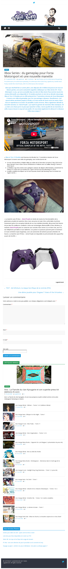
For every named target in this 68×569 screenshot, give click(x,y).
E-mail (5, 340)
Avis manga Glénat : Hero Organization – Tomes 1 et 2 (31, 433)
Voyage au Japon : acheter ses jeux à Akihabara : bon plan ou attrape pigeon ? (25, 546)
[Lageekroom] (34, 8)
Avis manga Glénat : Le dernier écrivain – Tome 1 (29, 507)
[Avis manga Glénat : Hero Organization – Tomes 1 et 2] (9, 432)
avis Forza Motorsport (49, 79)
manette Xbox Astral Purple (15, 84)
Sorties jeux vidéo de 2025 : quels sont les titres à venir (18, 532)
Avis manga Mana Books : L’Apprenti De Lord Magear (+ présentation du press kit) (39, 442)
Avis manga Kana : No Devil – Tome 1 (26, 479)
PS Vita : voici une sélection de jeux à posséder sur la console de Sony (23, 542)
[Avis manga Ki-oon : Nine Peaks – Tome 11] (9, 423)
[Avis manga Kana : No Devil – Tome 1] (9, 478)
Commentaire (7, 304)
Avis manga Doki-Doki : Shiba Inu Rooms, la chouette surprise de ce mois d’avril (38, 516)
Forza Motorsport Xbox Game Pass (37, 81)
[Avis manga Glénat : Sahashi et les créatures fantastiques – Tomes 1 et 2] (9, 488)
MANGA (7, 386)
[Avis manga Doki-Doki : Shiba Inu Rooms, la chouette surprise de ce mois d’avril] (9, 516)
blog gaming (58, 79)
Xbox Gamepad (39, 84)
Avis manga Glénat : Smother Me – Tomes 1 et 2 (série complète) (34, 498)
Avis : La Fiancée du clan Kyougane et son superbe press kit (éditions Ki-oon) (31, 390)
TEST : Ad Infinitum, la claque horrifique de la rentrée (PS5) (27, 288)
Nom (5, 330)
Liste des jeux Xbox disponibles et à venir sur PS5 (17, 536)
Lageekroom (21, 79)
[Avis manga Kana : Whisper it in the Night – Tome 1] (9, 414)
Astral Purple (39, 79)
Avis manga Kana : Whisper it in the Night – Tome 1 (30, 414)
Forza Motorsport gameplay (21, 81)
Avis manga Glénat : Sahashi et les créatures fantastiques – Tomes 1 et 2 (36, 489)
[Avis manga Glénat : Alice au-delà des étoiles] (9, 451)
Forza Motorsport (8, 81)
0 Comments (30, 79)
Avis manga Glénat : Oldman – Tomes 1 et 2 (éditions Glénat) (32, 405)
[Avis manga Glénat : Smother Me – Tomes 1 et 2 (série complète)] (9, 497)
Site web (5, 349)
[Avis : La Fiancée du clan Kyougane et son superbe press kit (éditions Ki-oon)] (34, 366)
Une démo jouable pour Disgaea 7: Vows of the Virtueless (41, 292)
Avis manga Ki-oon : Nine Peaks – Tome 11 (27, 424)
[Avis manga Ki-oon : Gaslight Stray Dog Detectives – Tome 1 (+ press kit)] (9, 469)
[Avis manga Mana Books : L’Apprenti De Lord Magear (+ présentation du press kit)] (9, 441)
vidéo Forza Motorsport (29, 84)
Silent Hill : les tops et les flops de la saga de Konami (18, 539)
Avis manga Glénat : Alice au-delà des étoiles (28, 451)
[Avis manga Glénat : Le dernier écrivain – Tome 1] (9, 506)
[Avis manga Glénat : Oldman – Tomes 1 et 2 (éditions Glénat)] (9, 404)
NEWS (6, 70)
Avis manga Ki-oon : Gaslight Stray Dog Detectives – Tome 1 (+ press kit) (36, 470)
